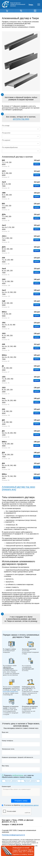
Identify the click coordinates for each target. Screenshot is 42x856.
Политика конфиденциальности (13, 835)
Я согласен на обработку (21, 805)
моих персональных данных (30, 805)
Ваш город (5, 765)
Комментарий (6, 786)
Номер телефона (7, 740)
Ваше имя (5, 732)
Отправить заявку (20, 801)
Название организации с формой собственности (17, 757)
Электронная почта (8, 749)
